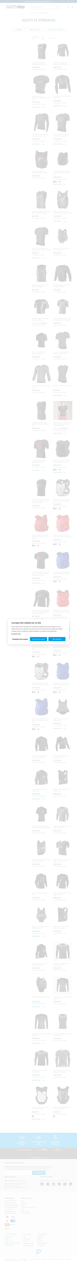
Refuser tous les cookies (38, 639)
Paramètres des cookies (20, 639)
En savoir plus (16, 634)
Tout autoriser (57, 639)
